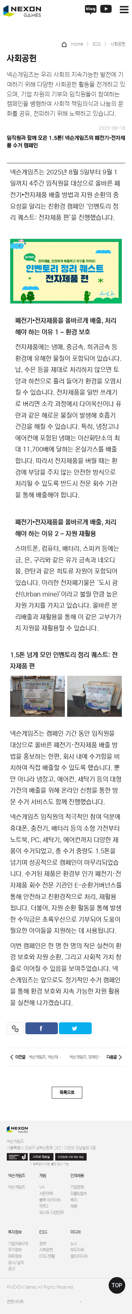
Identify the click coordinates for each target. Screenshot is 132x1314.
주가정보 (15, 1249)
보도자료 (77, 1249)
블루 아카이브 (50, 1199)
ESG (43, 1232)
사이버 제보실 (41, 1157)
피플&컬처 (78, 1193)
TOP (117, 1285)
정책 (42, 1243)
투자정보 (15, 1232)
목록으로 (67, 1092)
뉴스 (73, 1243)
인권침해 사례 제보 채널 (71, 1157)
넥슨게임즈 (16, 1175)
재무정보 (15, 1256)
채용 (73, 1206)
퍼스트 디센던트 (51, 1212)
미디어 (75, 1232)
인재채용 (77, 1175)
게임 (42, 1175)
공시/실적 (16, 1262)
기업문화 (77, 1187)
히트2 (43, 1206)
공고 (11, 1268)
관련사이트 (15, 1301)
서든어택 (46, 1193)
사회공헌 (46, 1249)
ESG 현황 (47, 1256)
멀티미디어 (78, 1256)
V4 (41, 1187)
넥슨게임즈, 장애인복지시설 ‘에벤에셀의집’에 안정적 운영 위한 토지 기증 (86, 1057)
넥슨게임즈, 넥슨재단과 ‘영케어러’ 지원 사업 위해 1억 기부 (46, 1057)
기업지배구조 (18, 1243)
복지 (73, 1199)
